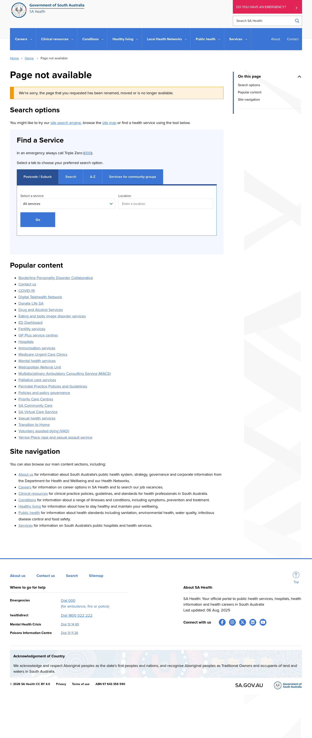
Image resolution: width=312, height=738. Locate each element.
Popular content (249, 92)
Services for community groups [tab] (132, 177)
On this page (249, 76)
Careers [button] (21, 39)
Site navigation (249, 99)
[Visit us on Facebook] (222, 622)
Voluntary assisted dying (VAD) (43, 431)
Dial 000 (68, 600)
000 (87, 153)
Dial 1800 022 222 (77, 615)
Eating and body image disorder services (52, 316)
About (275, 39)
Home (14, 58)
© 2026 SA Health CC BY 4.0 (30, 684)
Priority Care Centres (35, 399)
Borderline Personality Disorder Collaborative (55, 278)
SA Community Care (35, 405)
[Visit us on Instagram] (232, 622)
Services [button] (235, 39)
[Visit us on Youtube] (263, 622)
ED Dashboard (30, 322)
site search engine (66, 122)
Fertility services (31, 329)
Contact (293, 39)
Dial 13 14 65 (70, 624)
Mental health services (37, 360)
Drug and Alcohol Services (40, 309)
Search (72, 575)
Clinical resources (33, 493)
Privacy (61, 684)
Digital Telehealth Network (40, 297)
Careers (24, 487)
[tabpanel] (117, 214)
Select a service (32, 196)
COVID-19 (26, 290)
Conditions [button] (90, 39)
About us (25, 474)
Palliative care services (37, 380)
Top (296, 582)
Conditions (27, 500)
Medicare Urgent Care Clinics (42, 354)
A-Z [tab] (92, 177)
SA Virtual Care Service (38, 412)
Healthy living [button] (122, 39)
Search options (249, 85)
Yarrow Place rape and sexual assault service (55, 437)
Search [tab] (70, 177)
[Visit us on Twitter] (242, 622)
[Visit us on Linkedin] (253, 622)
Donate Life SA (31, 303)
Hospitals (26, 341)
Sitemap (96, 575)
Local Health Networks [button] (164, 39)
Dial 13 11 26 (69, 633)
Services (25, 525)
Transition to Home (34, 424)
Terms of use (81, 684)
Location (124, 196)
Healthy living (29, 506)
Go (38, 220)
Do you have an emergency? (261, 7)
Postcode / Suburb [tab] (38, 177)
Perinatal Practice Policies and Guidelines (52, 386)
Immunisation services (36, 348)
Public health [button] (205, 39)
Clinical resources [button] (55, 39)
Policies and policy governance (44, 392)
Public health (29, 512)
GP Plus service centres (38, 335)
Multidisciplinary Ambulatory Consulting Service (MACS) (64, 373)
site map (109, 122)
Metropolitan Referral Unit (39, 367)
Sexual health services (36, 418)
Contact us (27, 284)
